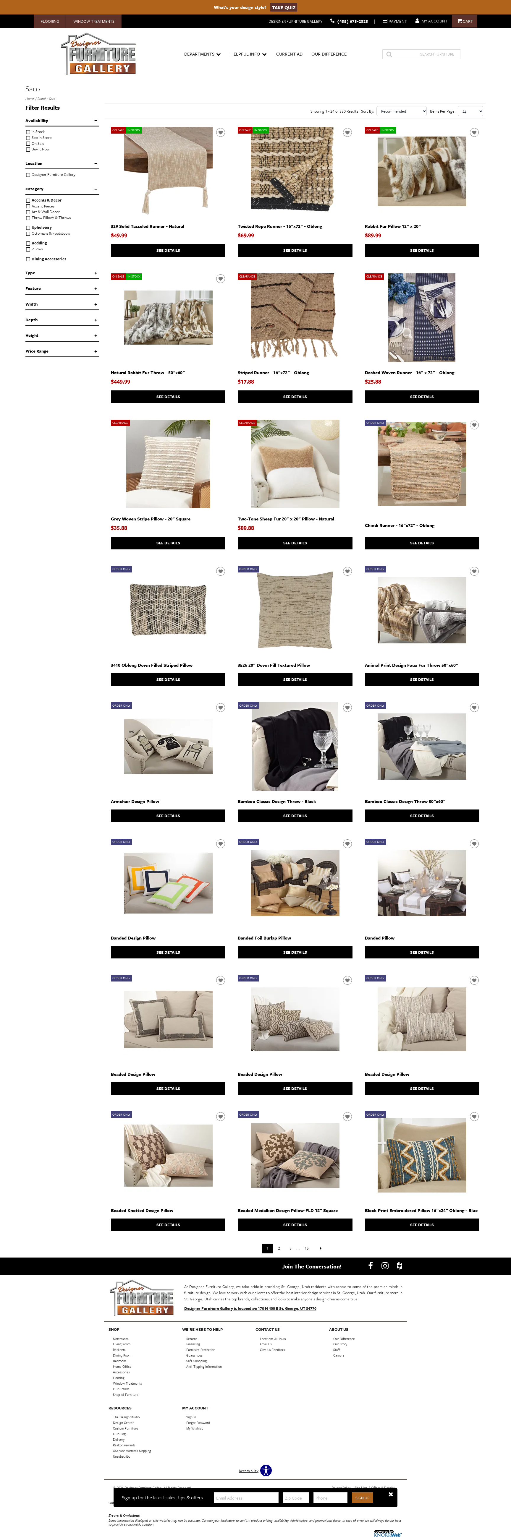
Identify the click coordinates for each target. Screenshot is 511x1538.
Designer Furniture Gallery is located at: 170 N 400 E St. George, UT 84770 (250, 1308)
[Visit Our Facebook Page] (371, 1266)
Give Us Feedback (272, 1349)
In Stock (38, 131)
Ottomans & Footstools (50, 233)
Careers (338, 1355)
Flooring (50, 21)
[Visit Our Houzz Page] (399, 1266)
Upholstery (41, 227)
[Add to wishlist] (220, 132)
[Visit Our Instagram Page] (385, 1266)
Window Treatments (93, 21)
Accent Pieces (42, 206)
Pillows (37, 249)
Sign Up (362, 1498)
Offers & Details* (383, 1487)
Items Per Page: (443, 111)
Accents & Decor (46, 200)
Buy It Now (40, 149)
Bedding (39, 243)
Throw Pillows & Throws (51, 217)
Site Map (361, 1487)
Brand (42, 98)
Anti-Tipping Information (204, 1366)
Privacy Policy (341, 1487)
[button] (390, 1494)
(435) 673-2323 (352, 21)
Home (29, 98)
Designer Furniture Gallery (53, 174)
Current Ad (289, 54)
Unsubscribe (121, 1456)
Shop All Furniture (125, 1394)
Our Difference (329, 54)
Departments (199, 54)
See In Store (41, 137)
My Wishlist (194, 1428)
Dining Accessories (48, 259)
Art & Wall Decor (45, 212)
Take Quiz (283, 7)
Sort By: (367, 111)
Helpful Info (245, 54)
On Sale (37, 143)
